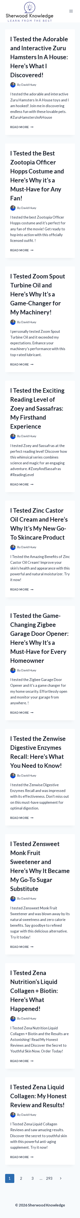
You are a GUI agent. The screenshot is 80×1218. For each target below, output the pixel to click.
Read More (21, 127)
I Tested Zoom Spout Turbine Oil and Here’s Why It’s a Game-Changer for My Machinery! (37, 294)
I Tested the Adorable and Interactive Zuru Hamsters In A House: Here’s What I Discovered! (39, 56)
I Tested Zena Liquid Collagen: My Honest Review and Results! (38, 1095)
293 (49, 1178)
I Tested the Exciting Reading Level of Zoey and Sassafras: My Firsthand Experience (37, 408)
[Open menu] (71, 11)
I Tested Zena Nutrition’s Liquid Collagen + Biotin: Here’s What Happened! (34, 990)
